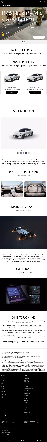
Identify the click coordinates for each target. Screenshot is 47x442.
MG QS (2, 388)
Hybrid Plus (26, 383)
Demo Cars (26, 378)
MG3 (2, 376)
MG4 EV (2, 380)
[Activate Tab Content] (18, 153)
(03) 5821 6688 (5, 423)
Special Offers (27, 381)
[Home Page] (2, 2)
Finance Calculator (28, 388)
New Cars (26, 376)
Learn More (12, 92)
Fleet (25, 384)
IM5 (2, 396)
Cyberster (3, 394)
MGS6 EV (3, 391)
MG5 (2, 381)
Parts (25, 396)
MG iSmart (26, 407)
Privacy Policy (27, 411)
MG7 (2, 383)
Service (25, 392)
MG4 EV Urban (4, 378)
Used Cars (26, 380)
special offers (14, 65)
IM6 (2, 397)
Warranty (26, 395)
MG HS (2, 386)
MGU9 (2, 392)
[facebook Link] (2, 415)
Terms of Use (27, 412)
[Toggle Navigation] (45, 5)
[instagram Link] (5, 415)
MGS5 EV (3, 389)
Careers (26, 405)
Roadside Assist (27, 393)
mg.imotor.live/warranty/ (6, 370)
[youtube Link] (4, 415)
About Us (26, 404)
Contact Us (26, 402)
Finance (26, 386)
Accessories (26, 398)
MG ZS (2, 384)
